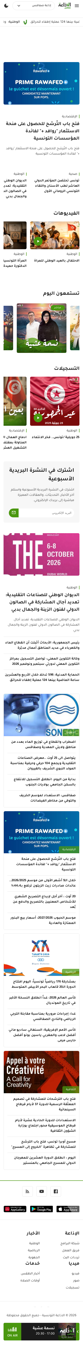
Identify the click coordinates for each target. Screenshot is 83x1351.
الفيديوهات (66, 214)
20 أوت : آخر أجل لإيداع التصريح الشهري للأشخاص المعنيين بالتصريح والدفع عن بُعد (44, 902)
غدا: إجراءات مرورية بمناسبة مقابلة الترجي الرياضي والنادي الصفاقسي (43, 1016)
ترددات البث (71, 1258)
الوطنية (72, 254)
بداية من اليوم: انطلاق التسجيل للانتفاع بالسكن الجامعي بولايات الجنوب (45, 782)
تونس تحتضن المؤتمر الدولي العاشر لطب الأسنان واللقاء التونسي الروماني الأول (56, 186)
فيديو (75, 1274)
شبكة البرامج (69, 1244)
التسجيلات (66, 369)
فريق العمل (70, 1251)
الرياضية (71, 972)
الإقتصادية (69, 117)
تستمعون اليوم (61, 294)
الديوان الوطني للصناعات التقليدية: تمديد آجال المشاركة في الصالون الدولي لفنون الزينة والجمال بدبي (42, 602)
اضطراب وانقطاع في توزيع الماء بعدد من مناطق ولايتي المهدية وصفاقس (43, 745)
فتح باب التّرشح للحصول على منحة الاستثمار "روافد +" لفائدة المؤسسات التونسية (42, 131)
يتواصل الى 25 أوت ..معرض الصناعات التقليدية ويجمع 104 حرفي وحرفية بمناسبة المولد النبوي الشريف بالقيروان (43, 764)
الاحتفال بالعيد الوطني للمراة (56, 261)
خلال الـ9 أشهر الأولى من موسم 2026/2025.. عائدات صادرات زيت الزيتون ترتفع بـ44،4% (42, 883)
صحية (73, 174)
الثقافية (71, 1089)
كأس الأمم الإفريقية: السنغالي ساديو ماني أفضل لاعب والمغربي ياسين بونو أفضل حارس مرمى (42, 1035)
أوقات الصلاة (30, 1281)
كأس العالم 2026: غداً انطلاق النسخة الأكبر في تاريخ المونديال (42, 1000)
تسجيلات (72, 1288)
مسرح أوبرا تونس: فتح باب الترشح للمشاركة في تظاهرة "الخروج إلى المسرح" (43, 1144)
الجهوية (71, 732)
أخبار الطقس (30, 1274)
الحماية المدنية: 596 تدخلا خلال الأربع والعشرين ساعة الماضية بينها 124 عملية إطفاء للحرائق (42, 677)
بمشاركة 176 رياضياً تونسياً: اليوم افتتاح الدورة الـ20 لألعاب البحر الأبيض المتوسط (44, 984)
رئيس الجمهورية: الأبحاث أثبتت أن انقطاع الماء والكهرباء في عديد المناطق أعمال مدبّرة (42, 645)
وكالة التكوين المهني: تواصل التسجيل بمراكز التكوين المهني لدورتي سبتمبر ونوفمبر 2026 (44, 661)
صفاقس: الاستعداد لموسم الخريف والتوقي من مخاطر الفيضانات (47, 798)
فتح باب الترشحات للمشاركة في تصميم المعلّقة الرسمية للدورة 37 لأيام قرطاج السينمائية (44, 1105)
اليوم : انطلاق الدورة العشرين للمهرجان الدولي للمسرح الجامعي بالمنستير (45, 1160)
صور (76, 1281)
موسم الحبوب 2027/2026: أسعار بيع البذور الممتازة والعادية (43, 920)
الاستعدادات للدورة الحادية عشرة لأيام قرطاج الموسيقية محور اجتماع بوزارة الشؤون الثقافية (45, 1126)
